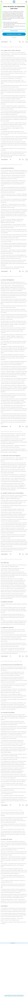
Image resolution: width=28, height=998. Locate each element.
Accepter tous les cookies (14, 34)
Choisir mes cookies (14, 30)
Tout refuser (14, 37)
